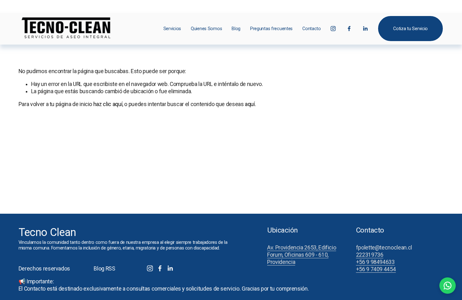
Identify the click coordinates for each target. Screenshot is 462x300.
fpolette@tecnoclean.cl (384, 247)
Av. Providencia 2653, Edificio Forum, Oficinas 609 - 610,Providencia (301, 254)
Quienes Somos (206, 28)
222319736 (369, 255)
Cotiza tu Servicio (410, 28)
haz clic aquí (107, 104)
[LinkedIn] (365, 28)
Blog (236, 28)
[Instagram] (333, 28)
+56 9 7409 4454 (376, 269)
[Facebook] (349, 28)
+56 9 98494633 (375, 262)
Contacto (311, 28)
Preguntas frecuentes (271, 28)
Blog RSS (104, 268)
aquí (250, 104)
